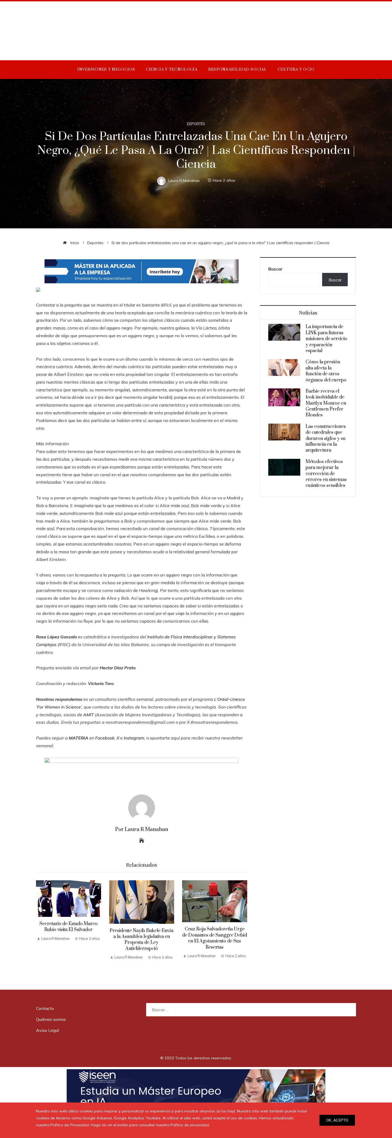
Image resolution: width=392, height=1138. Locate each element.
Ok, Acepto (337, 1120)
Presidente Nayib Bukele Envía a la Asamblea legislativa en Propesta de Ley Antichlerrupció (141, 940)
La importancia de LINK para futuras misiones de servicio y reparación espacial (326, 339)
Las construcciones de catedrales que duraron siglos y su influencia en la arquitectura (326, 438)
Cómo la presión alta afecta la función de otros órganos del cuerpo (326, 371)
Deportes (196, 124)
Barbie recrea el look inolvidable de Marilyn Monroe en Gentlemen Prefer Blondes (326, 403)
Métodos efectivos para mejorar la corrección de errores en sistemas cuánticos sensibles (326, 474)
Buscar (275, 269)
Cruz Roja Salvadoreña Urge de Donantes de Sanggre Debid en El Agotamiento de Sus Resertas (214, 938)
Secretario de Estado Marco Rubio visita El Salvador (68, 927)
